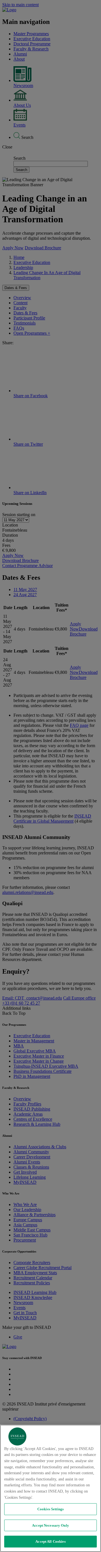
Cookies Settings (50, 1509)
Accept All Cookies (50, 1541)
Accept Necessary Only (50, 1525)
